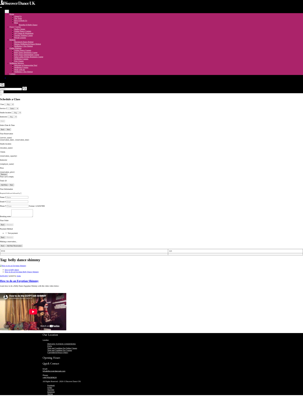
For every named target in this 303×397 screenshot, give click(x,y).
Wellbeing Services (16, 63)
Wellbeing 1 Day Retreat (23, 46)
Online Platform (15, 48)
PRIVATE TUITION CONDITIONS (61, 344)
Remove (4, 174)
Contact (12, 74)
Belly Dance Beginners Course (25, 53)
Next (2, 121)
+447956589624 (50, 377)
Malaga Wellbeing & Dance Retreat (27, 44)
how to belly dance (12, 270)
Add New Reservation (14, 246)
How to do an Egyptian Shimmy (19, 280)
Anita (19, 276)
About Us (18, 16)
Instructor (4, 117)
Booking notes (5, 216)
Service (3, 108)
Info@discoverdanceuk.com (54, 371)
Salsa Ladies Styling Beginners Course (28, 57)
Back (2, 129)
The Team (18, 18)
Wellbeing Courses (21, 59)
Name (3, 197)
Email (3, 202)
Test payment (13, 233)
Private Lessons (20, 38)
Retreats (12, 40)
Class (2, 104)
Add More (4, 185)
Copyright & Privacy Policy (57, 353)
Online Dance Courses (22, 31)
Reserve (10, 225)
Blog (16, 23)
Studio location (6, 113)
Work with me (19, 70)
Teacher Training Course (23, 35)
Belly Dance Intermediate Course (26, 55)
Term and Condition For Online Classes (62, 348)
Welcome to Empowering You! (25, 65)
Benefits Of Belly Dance (28, 25)
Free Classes (19, 61)
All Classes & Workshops (23, 33)
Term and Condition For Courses (59, 350)
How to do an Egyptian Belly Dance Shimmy (22, 272)
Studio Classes (19, 29)
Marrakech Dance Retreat (23, 42)
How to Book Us (20, 21)
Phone (3, 206)
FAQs (49, 346)
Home (11, 14)
